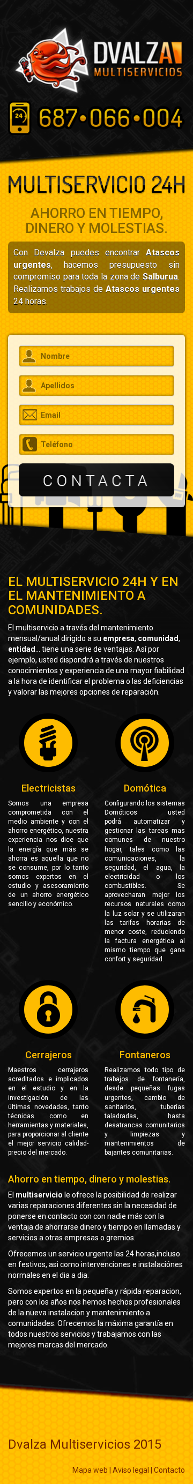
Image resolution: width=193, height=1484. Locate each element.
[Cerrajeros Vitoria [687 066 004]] (96, 59)
